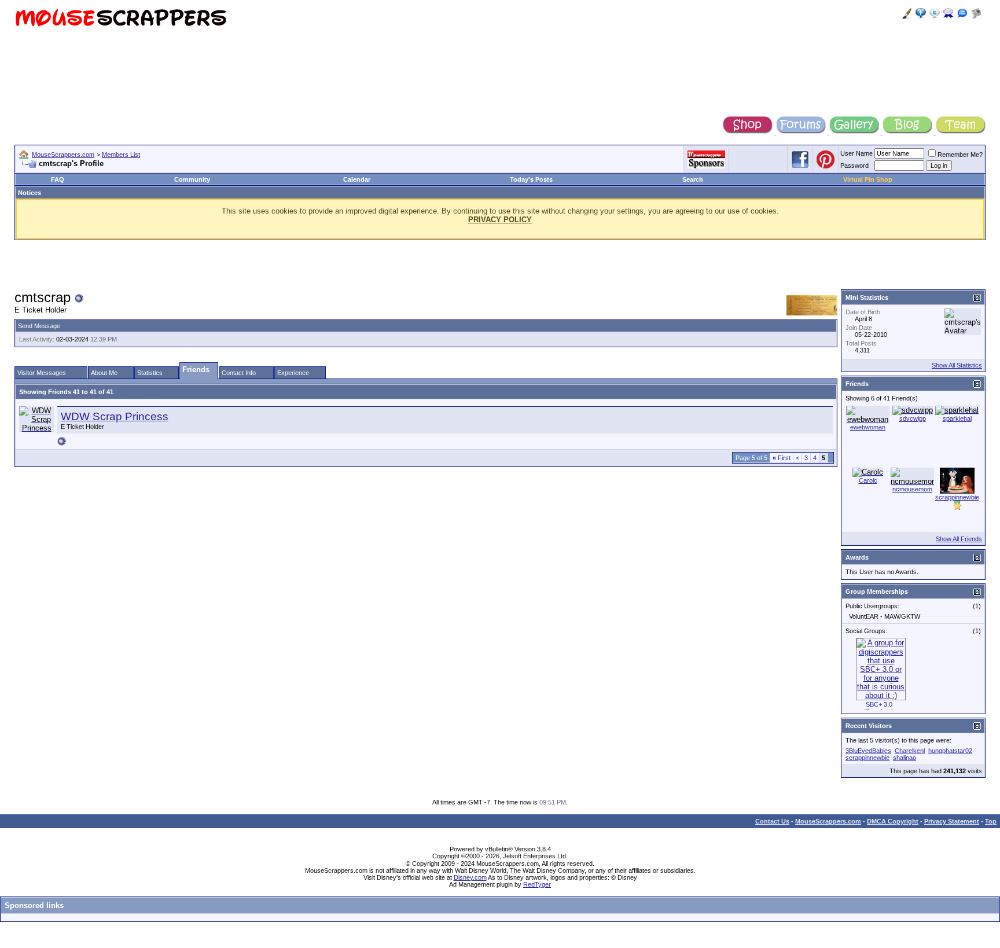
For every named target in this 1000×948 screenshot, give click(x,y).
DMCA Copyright (892, 821)
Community (192, 179)
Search (692, 179)
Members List (121, 154)
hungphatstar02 (950, 750)
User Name (856, 153)
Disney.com (470, 877)
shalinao (904, 757)
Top (991, 821)
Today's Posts (531, 179)
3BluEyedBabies (868, 750)
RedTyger (537, 884)
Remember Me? (960, 154)
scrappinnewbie (957, 497)
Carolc (868, 480)
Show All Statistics (957, 365)
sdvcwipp (912, 418)
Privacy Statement (951, 821)
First (782, 457)
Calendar (356, 179)
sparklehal (957, 418)
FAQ (57, 179)
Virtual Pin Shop (867, 179)
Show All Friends (959, 538)
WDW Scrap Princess (114, 416)
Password (854, 165)
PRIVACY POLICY (500, 219)
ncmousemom (912, 489)
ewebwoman (867, 427)
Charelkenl (910, 750)
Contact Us (772, 821)
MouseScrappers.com (63, 154)
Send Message (39, 325)
